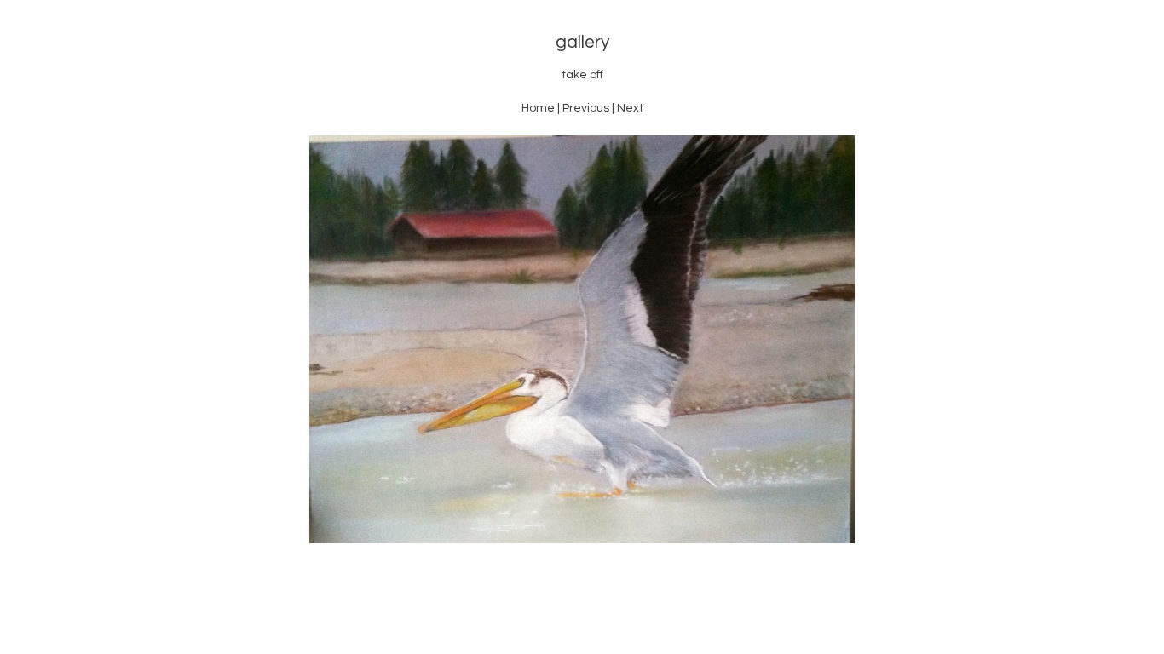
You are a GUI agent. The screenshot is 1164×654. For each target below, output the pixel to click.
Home (538, 108)
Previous (585, 108)
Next (630, 108)
